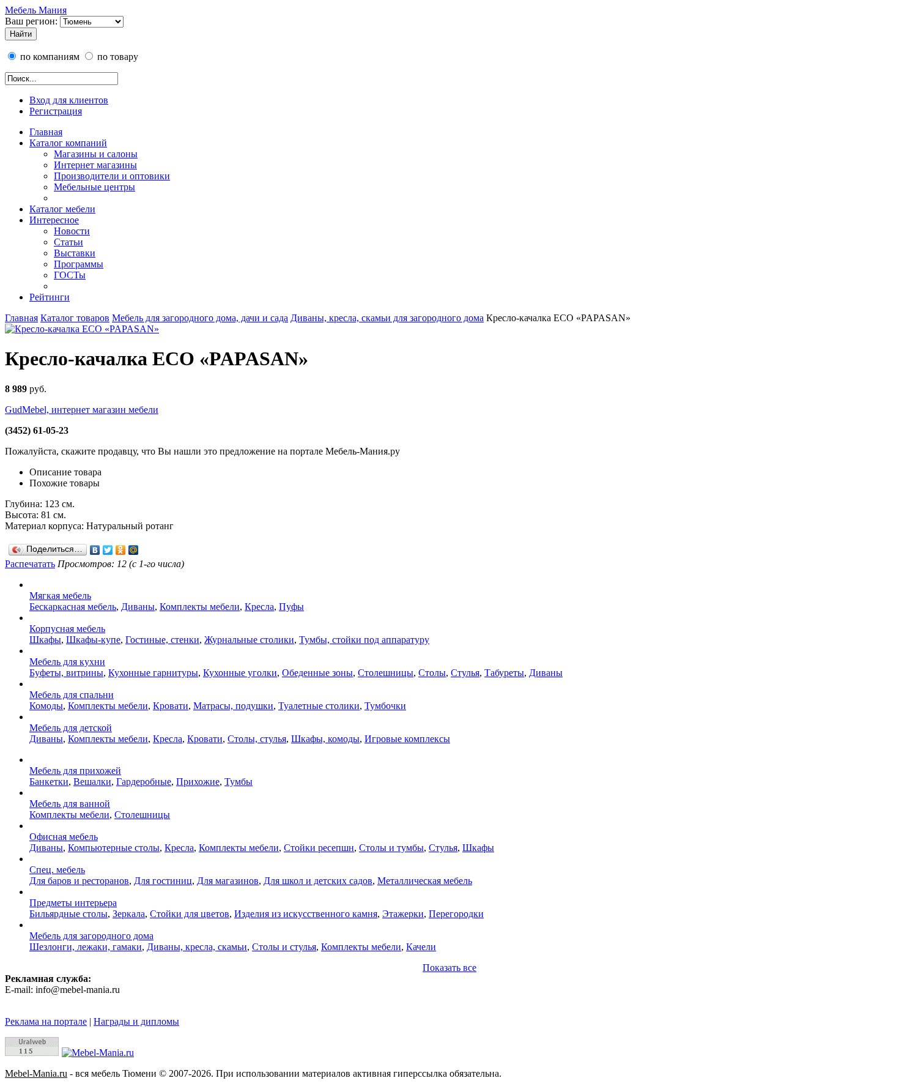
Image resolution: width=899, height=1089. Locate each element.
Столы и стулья (284, 947)
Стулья (465, 672)
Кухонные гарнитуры (153, 672)
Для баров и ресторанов (79, 880)
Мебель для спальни (71, 694)
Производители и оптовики (112, 176)
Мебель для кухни (67, 661)
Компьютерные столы (114, 847)
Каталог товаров (74, 318)
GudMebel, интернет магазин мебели (81, 409)
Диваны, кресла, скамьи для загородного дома (387, 318)
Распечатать (30, 564)
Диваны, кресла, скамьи (197, 947)
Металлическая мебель (424, 880)
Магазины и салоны (96, 154)
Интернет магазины (95, 165)
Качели (421, 947)
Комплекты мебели (200, 606)
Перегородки (456, 914)
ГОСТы (70, 275)
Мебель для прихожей (75, 770)
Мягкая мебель (60, 595)
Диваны (138, 606)
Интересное (54, 220)
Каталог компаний (68, 143)
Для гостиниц (163, 880)
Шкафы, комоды (325, 739)
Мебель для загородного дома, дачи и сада (200, 318)
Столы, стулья (257, 739)
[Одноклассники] (120, 550)
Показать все (449, 967)
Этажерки (403, 914)
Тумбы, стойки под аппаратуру (364, 639)
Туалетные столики (319, 706)
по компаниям (49, 56)
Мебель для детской (70, 728)
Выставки (74, 253)
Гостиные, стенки (162, 639)
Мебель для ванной (69, 803)
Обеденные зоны (317, 672)
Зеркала (129, 914)
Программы (78, 264)
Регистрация (55, 111)
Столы (432, 672)
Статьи (68, 242)
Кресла (259, 606)
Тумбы (238, 781)
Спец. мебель (57, 869)
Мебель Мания (36, 10)
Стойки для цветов (189, 914)
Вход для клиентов (68, 100)
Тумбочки (385, 706)
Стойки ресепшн (319, 847)
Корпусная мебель (67, 628)
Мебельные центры (94, 187)
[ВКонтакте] (95, 550)
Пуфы (291, 606)
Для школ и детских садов (318, 880)
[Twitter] (108, 550)
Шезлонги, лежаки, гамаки (85, 947)
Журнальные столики (249, 639)
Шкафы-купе (93, 639)
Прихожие (198, 781)
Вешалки (92, 781)
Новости (72, 231)
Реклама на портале (46, 1021)
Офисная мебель (63, 836)
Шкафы (45, 639)
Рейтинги (49, 297)
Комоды (46, 706)
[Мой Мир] (133, 550)
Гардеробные (143, 781)
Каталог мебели (62, 209)
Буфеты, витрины (66, 672)
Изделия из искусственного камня (305, 914)
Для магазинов (228, 880)
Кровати (170, 706)
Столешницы (385, 672)
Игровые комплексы (407, 739)
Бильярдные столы (68, 914)
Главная (45, 132)
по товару (116, 56)
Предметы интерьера (73, 903)
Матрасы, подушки (233, 706)
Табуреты (504, 672)
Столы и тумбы (391, 847)
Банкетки (48, 781)
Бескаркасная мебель (72, 606)
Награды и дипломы (136, 1021)
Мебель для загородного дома (91, 936)
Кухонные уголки (240, 672)
